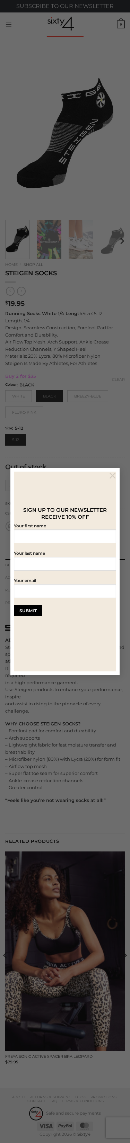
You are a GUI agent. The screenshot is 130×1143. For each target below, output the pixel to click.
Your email (25, 580)
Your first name (30, 526)
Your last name (29, 553)
